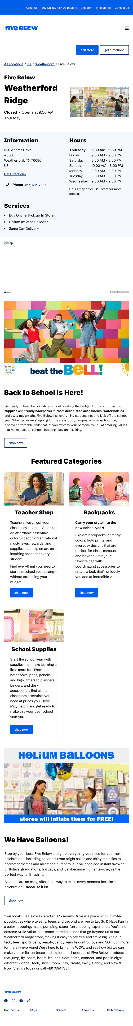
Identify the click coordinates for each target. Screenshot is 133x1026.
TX (29, 64)
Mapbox (114, 292)
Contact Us (122, 7)
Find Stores (103, 7)
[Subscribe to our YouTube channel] (21, 1000)
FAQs (33, 1010)
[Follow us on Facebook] (6, 1000)
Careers (61, 1010)
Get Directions (114, 50)
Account (86, 7)
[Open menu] (127, 28)
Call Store (87, 50)
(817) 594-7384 (35, 185)
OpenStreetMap (123, 292)
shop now (16, 900)
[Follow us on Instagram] (13, 1000)
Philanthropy (115, 1010)
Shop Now (16, 443)
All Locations (13, 64)
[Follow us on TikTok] (28, 1000)
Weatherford (45, 64)
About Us (31, 7)
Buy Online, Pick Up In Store (59, 7)
